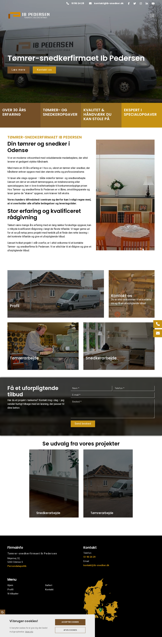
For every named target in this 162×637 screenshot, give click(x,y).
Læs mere (18, 69)
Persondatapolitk (16, 566)
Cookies (2, 612)
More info (29, 632)
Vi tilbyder (13, 594)
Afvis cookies (70, 630)
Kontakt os (44, 69)
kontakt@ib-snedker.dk (109, 3)
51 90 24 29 (78, 3)
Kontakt (49, 590)
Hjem (10, 585)
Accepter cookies (70, 622)
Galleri (48, 585)
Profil (10, 590)
